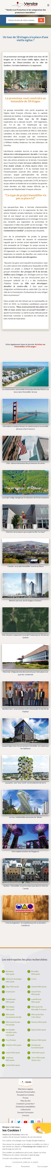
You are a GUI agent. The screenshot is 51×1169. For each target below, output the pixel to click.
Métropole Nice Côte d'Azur (37, 1015)
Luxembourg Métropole (36, 1000)
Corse (33, 979)
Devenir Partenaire (25, 1112)
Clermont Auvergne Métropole (14, 980)
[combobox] (22, 20)
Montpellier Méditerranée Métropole (11, 1032)
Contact (25, 1115)
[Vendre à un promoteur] (25, 5)
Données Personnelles (25, 1092)
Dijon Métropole (12, 987)
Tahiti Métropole (38, 1053)
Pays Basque (11, 1040)
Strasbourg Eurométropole (37, 1046)
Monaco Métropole (39, 1022)
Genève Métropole (38, 987)
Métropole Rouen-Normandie (13, 1023)
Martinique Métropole (10, 1008)
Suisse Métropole (13, 1053)
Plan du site (25, 1101)
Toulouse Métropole (10, 1059)
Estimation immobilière (25, 1107)
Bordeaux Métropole (10, 972)
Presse (25, 1098)
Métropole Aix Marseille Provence (39, 1008)
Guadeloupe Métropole (10, 1000)
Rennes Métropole (38, 1040)
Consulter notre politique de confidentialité (16, 1158)
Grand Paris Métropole (36, 993)
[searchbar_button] (41, 20)
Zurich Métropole (13, 1065)
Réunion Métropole (13, 1045)
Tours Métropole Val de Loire (38, 1059)
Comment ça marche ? (25, 1104)
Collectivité (25, 1110)
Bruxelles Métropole (35, 972)
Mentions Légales (25, 1089)
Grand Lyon (10, 992)
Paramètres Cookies (25, 1095)
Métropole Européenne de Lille (13, 1015)
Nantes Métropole (38, 1030)
